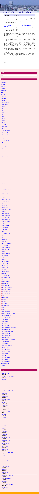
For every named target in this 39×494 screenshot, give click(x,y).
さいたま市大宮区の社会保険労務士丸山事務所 (17, 12)
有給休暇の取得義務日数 (6, 199)
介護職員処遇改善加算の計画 (7, 475)
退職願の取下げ (5, 355)
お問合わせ (3, 96)
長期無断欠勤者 (5, 297)
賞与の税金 (4, 417)
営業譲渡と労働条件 (6, 207)
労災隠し (3, 108)
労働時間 (3, 122)
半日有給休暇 (4, 303)
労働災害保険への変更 (6, 319)
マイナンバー (4, 136)
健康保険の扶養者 (5, 205)
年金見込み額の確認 (5, 466)
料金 (2, 92)
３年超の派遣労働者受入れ (7, 179)
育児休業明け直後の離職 (6, 243)
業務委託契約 (4, 239)
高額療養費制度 (5, 321)
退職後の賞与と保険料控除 (7, 345)
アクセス (3, 94)
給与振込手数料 (5, 343)
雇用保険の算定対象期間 (6, 281)
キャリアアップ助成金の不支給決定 (8, 460)
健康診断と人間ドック (6, 347)
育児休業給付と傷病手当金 (7, 287)
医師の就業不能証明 (5, 449)
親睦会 (3, 309)
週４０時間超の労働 (6, 291)
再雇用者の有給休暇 (6, 253)
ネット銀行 (4, 425)
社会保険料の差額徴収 (6, 361)
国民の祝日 (4, 195)
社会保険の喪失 (5, 267)
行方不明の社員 (5, 487)
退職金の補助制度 (5, 472)
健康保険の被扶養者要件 (6, 315)
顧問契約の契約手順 (5, 363)
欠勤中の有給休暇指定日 (6, 333)
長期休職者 (4, 273)
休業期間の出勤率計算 (6, 227)
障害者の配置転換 (5, 191)
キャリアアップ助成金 (6, 357)
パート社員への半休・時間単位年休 (9, 327)
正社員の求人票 (5, 245)
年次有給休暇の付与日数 (6, 341)
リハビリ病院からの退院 (6, 478)
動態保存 (3, 420)
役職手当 (3, 150)
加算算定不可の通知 (5, 458)
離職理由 (3, 197)
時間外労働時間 (5, 104)
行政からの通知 (5, 446)
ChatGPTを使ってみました (7, 373)
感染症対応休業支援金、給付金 (8, 376)
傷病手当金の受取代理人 (6, 209)
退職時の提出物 (5, 283)
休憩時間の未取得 (5, 337)
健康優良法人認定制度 (6, 399)
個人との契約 (4, 422)
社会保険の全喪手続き (6, 411)
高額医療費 (4, 384)
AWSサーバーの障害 (5, 408)
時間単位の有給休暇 (6, 247)
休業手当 (3, 173)
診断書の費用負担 (5, 217)
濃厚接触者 (4, 259)
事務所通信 (3, 98)
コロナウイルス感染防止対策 (7, 390)
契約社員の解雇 (5, 132)
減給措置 (3, 128)
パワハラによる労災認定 (6, 293)
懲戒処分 (3, 148)
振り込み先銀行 (5, 134)
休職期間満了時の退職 (6, 351)
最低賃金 (3, 110)
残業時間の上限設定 (6, 177)
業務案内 (3, 88)
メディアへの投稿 (5, 402)
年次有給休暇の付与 (6, 233)
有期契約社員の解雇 (6, 160)
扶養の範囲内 (4, 323)
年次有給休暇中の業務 (6, 329)
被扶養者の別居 (5, 265)
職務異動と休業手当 (6, 181)
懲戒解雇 (3, 279)
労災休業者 (4, 269)
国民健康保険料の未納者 (6, 349)
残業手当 (3, 112)
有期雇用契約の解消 (6, 311)
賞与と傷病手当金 (5, 249)
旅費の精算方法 (5, 255)
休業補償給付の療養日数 (6, 289)
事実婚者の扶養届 (5, 396)
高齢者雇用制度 (5, 359)
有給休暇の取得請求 (6, 219)
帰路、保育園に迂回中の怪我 (7, 331)
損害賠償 (3, 237)
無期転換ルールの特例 (6, 221)
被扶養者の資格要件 (6, 261)
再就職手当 (4, 301)
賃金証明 (3, 231)
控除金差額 (4, 146)
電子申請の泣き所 (5, 431)
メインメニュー (38, 11)
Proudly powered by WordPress (5, 492)
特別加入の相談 (5, 469)
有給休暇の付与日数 (6, 140)
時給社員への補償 (5, 166)
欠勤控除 (3, 251)
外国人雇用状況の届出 (6, 437)
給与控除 (3, 120)
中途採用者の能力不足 (6, 187)
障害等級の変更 (5, 393)
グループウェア (5, 463)
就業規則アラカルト (5, 90)
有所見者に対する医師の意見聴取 (8, 339)
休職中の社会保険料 (6, 130)
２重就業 (3, 174)
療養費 (3, 235)
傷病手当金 (4, 170)
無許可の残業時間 (5, 203)
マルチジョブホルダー (6, 263)
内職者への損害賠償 (6, 215)
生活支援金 (4, 299)
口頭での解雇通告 (5, 225)
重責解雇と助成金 (5, 156)
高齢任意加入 (4, 455)
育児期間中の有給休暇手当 (7, 183)
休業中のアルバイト (6, 169)
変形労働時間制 (5, 126)
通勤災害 (3, 118)
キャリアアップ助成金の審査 (7, 452)
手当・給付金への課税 (6, 189)
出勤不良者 (4, 307)
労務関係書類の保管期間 (6, 285)
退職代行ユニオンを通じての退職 (8, 313)
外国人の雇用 (4, 481)
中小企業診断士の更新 (6, 440)
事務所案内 (3, 82)
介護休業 (3, 295)
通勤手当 (3, 114)
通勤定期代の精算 (5, 102)
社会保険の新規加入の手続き (7, 484)
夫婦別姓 (3, 428)
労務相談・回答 (4, 100)
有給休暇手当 (4, 124)
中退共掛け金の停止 (6, 275)
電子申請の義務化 (5, 405)
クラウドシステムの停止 (6, 387)
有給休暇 (3, 144)
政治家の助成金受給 (5, 382)
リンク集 (3, 365)
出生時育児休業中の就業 (6, 335)
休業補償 (3, 257)
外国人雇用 (4, 211)
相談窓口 (3, 158)
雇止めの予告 (4, 154)
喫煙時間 (3, 106)
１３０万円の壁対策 (6, 317)
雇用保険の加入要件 (6, 201)
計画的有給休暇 (5, 193)
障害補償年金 (4, 434)
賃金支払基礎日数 (5, 305)
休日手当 (3, 152)
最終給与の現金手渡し (6, 185)
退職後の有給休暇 (5, 271)
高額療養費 (4, 241)
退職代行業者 (4, 229)
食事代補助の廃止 (5, 325)
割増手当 (3, 138)
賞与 (3, 116)
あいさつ (3, 84)
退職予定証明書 (5, 353)
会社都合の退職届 (5, 213)
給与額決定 (4, 164)
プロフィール (4, 86)
